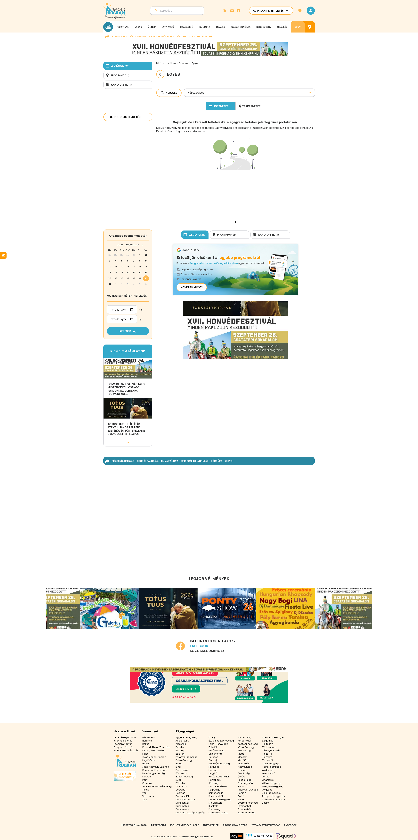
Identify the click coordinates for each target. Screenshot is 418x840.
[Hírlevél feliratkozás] (225, 11)
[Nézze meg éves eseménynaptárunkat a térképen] (310, 27)
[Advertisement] (235, 191)
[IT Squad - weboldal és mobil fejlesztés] (286, 836)
